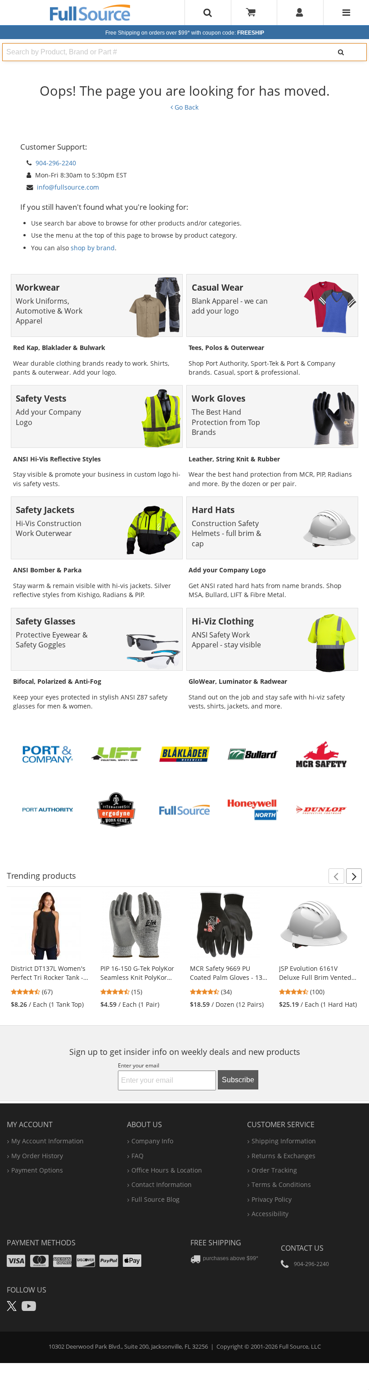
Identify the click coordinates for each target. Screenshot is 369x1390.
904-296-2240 (56, 163)
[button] (336, 876)
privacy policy (272, 1199)
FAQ (137, 1155)
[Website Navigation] (346, 12)
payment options (37, 1170)
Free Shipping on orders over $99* (184, 33)
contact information (161, 1184)
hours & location (166, 1170)
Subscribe (238, 1080)
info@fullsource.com (68, 187)
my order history (37, 1155)
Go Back (185, 107)
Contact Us (302, 1248)
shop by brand (93, 247)
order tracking (274, 1170)
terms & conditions (281, 1184)
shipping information (284, 1141)
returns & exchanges (283, 1155)
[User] (300, 12)
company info (152, 1141)
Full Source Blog (155, 1199)
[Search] (340, 52)
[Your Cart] (254, 12)
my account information (47, 1141)
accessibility (270, 1213)
